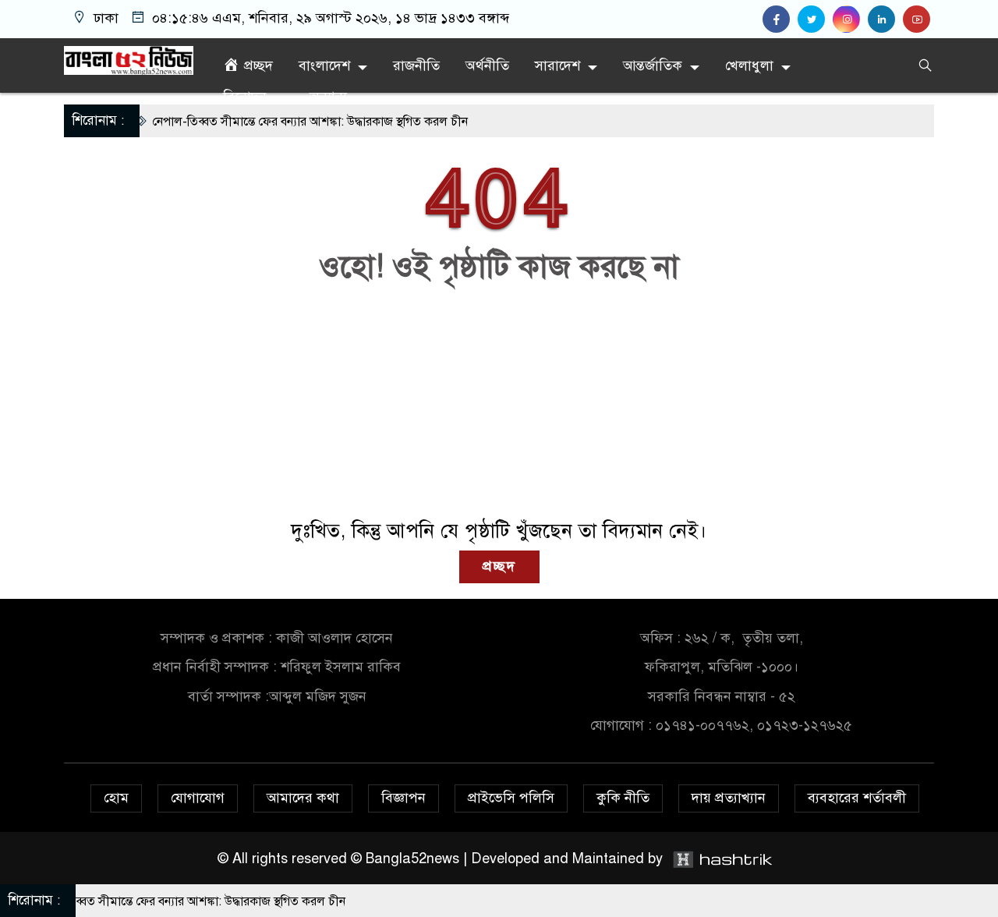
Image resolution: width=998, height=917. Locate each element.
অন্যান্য (328, 96)
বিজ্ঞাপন (403, 797)
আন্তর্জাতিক (652, 65)
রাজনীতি (416, 65)
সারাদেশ (557, 65)
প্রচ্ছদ (499, 566)
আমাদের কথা (303, 797)
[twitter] (815, 19)
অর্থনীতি (487, 65)
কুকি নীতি (622, 797)
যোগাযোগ (198, 797)
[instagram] (850, 19)
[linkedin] (885, 19)
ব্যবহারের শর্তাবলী (857, 797)
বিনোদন (245, 96)
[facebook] (780, 19)
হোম (116, 797)
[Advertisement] (499, 402)
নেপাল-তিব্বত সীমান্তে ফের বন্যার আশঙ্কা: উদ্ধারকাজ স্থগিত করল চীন (287, 121)
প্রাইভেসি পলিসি (511, 797)
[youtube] (918, 19)
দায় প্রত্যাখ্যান (729, 797)
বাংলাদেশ (324, 65)
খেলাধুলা (749, 65)
